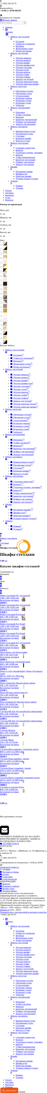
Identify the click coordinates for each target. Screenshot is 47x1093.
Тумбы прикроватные (25, 157)
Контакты (9, 195)
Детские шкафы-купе (25, 65)
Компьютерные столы (25, 131)
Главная (8, 27)
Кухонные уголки (23, 100)
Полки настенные (24, 51)
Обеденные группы (24, 91)
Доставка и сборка (10, 872)
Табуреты (20, 105)
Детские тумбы (22, 74)
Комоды (19, 155)
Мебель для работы (19, 127)
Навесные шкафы (23, 176)
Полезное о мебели (10, 886)
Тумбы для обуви (23, 115)
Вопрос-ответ (8, 888)
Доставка (9, 193)
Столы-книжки (22, 96)
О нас (7, 197)
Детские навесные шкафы (27, 84)
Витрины (20, 46)
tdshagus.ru (4, 910)
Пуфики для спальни (25, 162)
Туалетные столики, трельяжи (29, 153)
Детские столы (22, 70)
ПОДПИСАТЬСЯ (10, 844)
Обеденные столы (24, 93)
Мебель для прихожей (20, 108)
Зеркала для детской (25, 79)
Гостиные (20, 41)
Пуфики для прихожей (26, 122)
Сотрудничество (9, 879)
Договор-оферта (9, 891)
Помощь (9, 1087)
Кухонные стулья (23, 103)
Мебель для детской (19, 53)
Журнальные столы (24, 48)
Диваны (14, 181)
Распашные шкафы (24, 171)
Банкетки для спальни (25, 160)
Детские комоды (23, 72)
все (5, 561)
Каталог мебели (9, 20)
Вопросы (9, 200)
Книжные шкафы (23, 138)
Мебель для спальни (19, 143)
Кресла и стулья (23, 141)
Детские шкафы (23, 63)
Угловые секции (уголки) (27, 179)
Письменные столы (24, 134)
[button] (9, 1090)
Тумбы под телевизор (25, 44)
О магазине (7, 877)
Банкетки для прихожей (26, 119)
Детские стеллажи (24, 67)
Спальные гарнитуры (25, 148)
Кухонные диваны (24, 98)
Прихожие (20, 112)
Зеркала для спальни (25, 164)
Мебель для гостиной (20, 37)
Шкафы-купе (21, 174)
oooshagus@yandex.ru (9, 867)
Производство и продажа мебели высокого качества (23, 912)
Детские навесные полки (27, 82)
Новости (6, 884)
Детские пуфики (23, 77)
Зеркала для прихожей (26, 124)
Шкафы (13, 167)
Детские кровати (23, 60)
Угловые (19, 188)
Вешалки (20, 117)
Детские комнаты (23, 58)
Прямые (19, 186)
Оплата (8, 190)
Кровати (19, 150)
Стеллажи (20, 136)
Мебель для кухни (18, 86)
